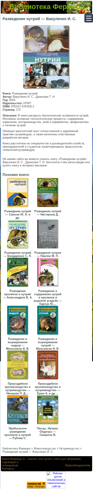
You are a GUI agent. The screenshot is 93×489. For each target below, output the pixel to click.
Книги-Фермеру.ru (13, 458)
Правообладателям (77, 465)
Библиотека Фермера (46, 7)
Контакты (8, 468)
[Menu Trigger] (88, 18)
